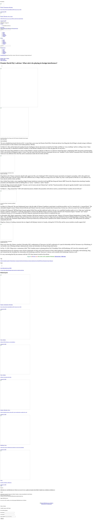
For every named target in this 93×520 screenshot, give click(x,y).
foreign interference (32, 260)
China (11, 260)
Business (1, 7)
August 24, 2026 (3, 11)
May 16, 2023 (2, 59)
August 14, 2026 (3, 449)
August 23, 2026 (3, 20)
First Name (2, 512)
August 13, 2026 (3, 484)
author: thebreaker (3, 60)
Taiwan (42, 260)
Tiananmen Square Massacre (48, 260)
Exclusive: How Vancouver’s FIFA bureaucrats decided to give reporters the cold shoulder (12, 447)
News (9, 16)
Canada (7, 260)
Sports (11, 16)
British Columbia (3, 260)
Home (1, 55)
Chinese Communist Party (17, 260)
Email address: (3, 516)
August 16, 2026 (3, 379)
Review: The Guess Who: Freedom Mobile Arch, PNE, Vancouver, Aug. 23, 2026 (10, 9)
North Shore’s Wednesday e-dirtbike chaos (5, 482)
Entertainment (6, 7)
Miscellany (11, 7)
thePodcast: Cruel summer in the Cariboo (5, 377)
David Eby (23, 260)
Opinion (7, 58)
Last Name (2, 514)
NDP (40, 260)
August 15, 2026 (3, 414)
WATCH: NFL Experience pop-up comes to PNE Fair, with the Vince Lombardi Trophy (11, 18)
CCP (9, 260)
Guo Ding (37, 260)
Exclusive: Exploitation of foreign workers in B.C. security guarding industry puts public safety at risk (13, 412)
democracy (27, 260)
